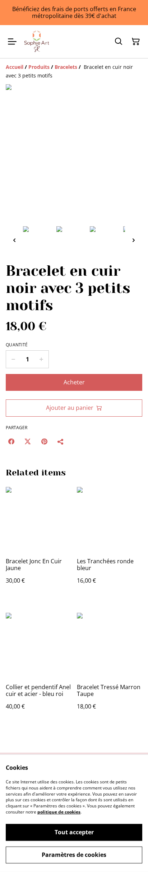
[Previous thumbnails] (14, 240)
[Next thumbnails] (133, 240)
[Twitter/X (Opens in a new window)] (27, 441)
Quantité (17, 344)
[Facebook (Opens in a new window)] (11, 441)
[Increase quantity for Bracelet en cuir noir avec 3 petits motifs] (41, 359)
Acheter (74, 382)
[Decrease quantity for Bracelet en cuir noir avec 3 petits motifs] (13, 359)
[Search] (118, 41)
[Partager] (60, 441)
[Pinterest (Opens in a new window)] (44, 441)
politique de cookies (58, 812)
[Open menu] (12, 41)
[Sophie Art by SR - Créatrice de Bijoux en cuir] (37, 41)
